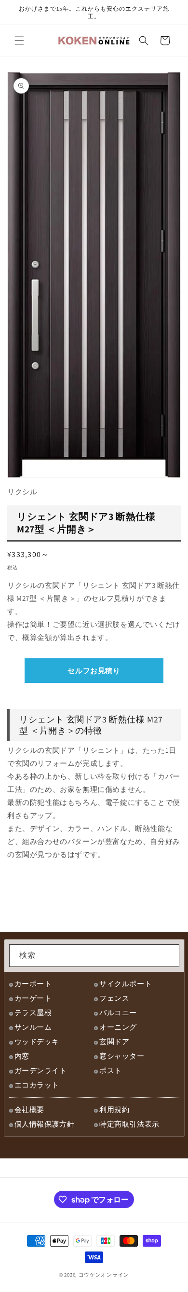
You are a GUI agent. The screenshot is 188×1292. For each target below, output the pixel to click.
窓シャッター (122, 1056)
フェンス (114, 998)
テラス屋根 (33, 1012)
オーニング (118, 1027)
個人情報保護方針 (44, 1124)
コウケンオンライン (104, 1274)
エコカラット (37, 1084)
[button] (19, 40)
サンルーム (33, 1027)
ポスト (110, 1070)
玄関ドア (114, 1041)
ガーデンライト (40, 1070)
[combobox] (94, 955)
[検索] (168, 955)
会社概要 (29, 1109)
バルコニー (118, 1012)
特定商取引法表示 (129, 1124)
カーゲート (33, 998)
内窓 (21, 1056)
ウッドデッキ (37, 1041)
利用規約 (114, 1109)
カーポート (33, 983)
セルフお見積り (93, 670)
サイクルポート (125, 983)
